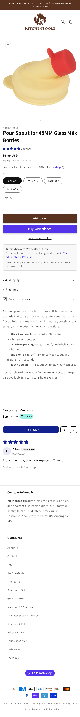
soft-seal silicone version (42, 377)
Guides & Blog (15, 598)
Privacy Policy (15, 632)
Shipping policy (51, 709)
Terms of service (32, 709)
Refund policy (53, 703)
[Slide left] (32, 121)
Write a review (30, 430)
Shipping (7, 160)
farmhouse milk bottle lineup (56, 372)
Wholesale (13, 581)
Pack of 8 (12, 189)
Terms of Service (17, 640)
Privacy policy (70, 703)
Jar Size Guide (15, 573)
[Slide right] (48, 121)
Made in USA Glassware (21, 607)
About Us (13, 547)
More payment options (40, 238)
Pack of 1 (12, 181)
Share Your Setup (17, 590)
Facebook (13, 658)
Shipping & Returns (19, 624)
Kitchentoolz (17, 703)
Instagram (13, 649)
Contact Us (14, 556)
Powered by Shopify (33, 703)
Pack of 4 (53, 181)
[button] (7, 22)
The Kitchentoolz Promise (23, 615)
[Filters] (64, 429)
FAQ (9, 564)
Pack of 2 (33, 181)
